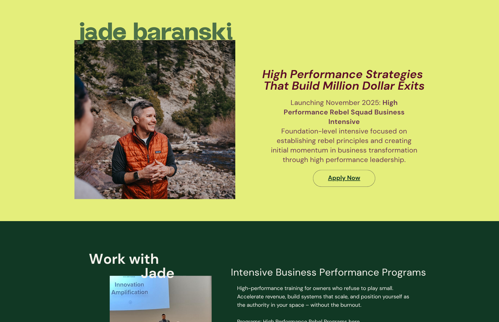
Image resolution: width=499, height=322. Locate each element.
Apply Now (344, 178)
